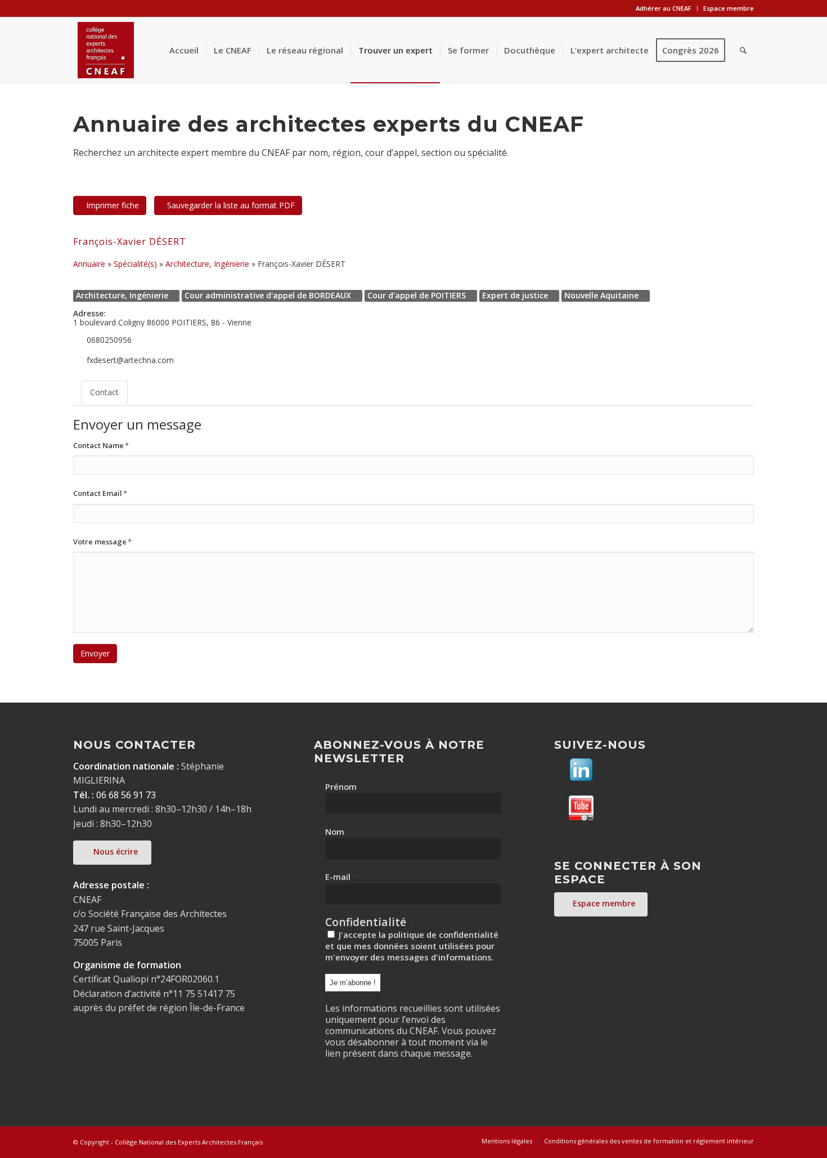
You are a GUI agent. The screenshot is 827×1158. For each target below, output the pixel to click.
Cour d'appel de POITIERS (416, 295)
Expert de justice (515, 295)
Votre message (102, 541)
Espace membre (728, 8)
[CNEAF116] (105, 50)
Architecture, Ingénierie (207, 263)
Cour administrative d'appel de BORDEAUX (268, 295)
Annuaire (89, 263)
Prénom (341, 786)
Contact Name (101, 445)
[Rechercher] (743, 50)
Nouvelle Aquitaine (601, 295)
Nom (334, 831)
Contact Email (100, 493)
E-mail (341, 876)
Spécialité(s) (135, 263)
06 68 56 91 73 (126, 795)
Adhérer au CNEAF (663, 8)
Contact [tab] (104, 392)
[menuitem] (664, 8)
